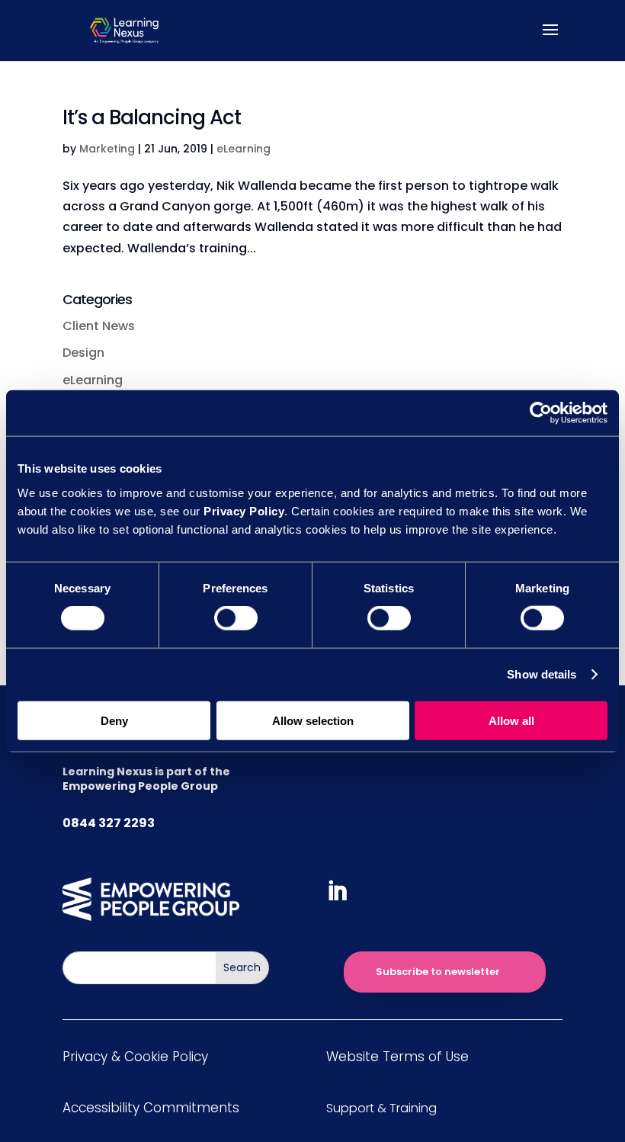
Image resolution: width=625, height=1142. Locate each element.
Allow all (511, 720)
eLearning (243, 148)
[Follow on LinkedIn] (337, 891)
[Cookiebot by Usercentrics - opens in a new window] (540, 413)
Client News (98, 326)
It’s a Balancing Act (151, 117)
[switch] (236, 618)
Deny (114, 720)
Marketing (107, 148)
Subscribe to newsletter (438, 971)
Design (83, 352)
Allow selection (313, 720)
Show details (541, 674)
